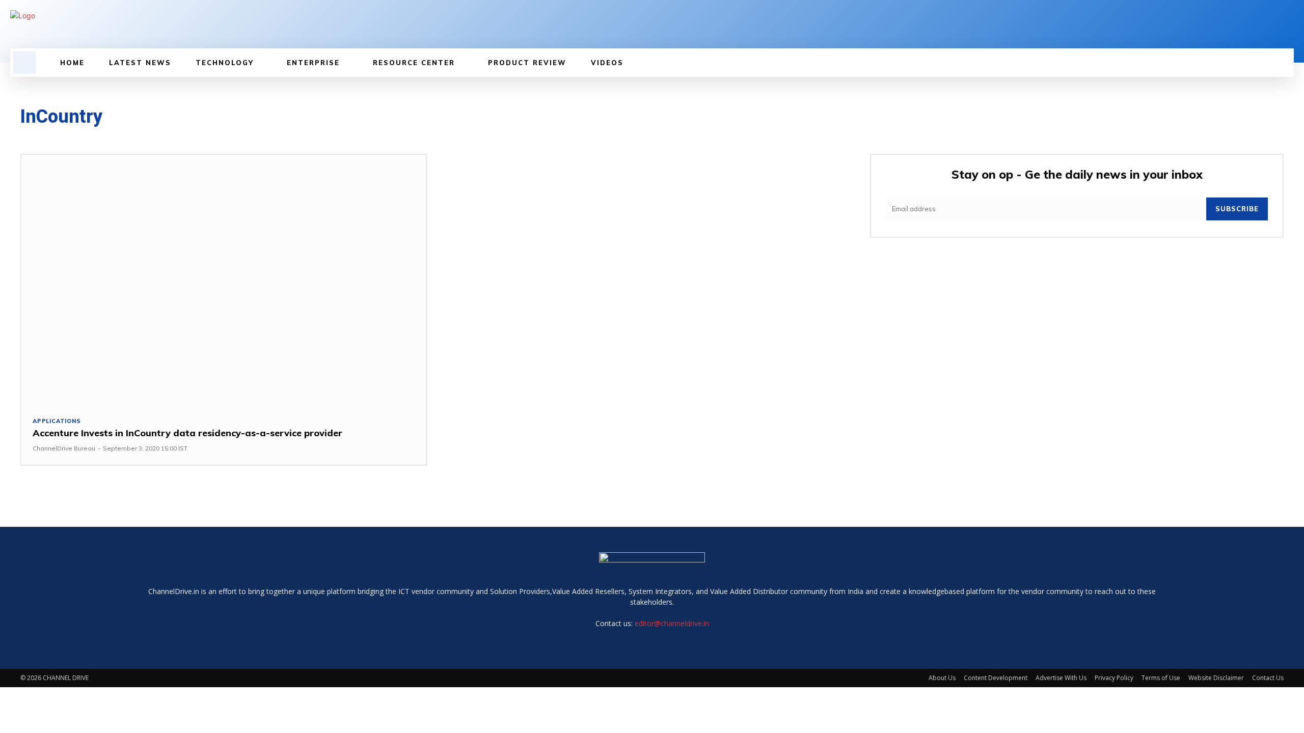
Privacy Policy (1114, 677)
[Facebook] (364, 29)
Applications (57, 421)
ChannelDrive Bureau (64, 448)
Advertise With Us (1061, 677)
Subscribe (1237, 209)
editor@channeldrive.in (672, 623)
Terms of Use (1161, 677)
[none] (216, 15)
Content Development (995, 677)
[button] (24, 62)
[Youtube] (416, 29)
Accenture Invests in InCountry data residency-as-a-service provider (187, 433)
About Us (942, 677)
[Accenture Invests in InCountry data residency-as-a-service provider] (223, 280)
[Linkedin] (381, 29)
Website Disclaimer (1216, 677)
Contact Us (1268, 677)
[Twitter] (398, 29)
